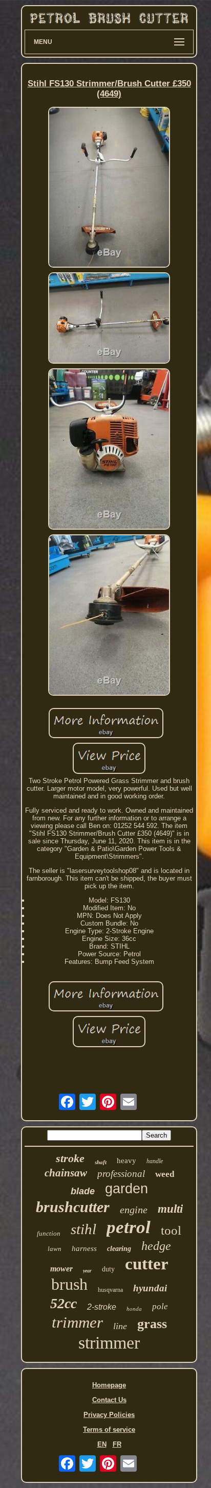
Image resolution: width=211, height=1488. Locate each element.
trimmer (77, 1322)
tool (171, 1230)
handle (154, 1161)
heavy (126, 1160)
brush (69, 1284)
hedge (156, 1246)
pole (160, 1306)
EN (102, 1444)
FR (117, 1444)
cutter (146, 1264)
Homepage (109, 1385)
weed (164, 1174)
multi (170, 1208)
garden (126, 1188)
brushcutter (73, 1206)
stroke (70, 1158)
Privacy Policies (109, 1415)
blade (83, 1191)
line (120, 1326)
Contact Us (109, 1400)
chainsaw (66, 1173)
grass (152, 1323)
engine (133, 1209)
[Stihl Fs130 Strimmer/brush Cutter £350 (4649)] (109, 188)
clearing (119, 1249)
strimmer (109, 1342)
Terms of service (109, 1429)
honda (134, 1309)
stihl (83, 1229)
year (87, 1270)
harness (84, 1248)
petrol (129, 1227)
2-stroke (101, 1307)
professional (121, 1173)
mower (61, 1268)
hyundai (150, 1288)
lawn (54, 1249)
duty (108, 1269)
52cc (63, 1303)
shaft (101, 1162)
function (48, 1233)
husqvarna (110, 1289)
